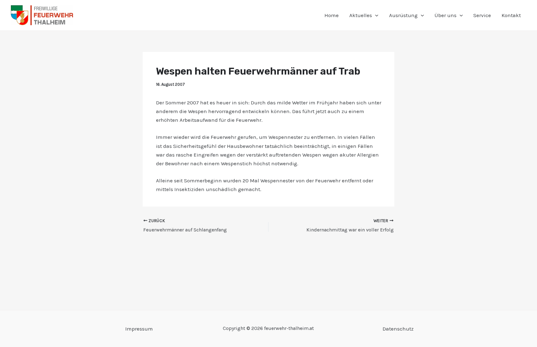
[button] (375, 15)
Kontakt (511, 15)
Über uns (445, 15)
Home (331, 15)
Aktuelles (360, 15)
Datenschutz (398, 329)
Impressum (139, 329)
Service (482, 15)
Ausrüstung (403, 15)
